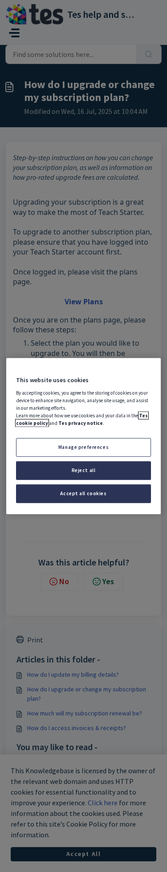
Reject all (84, 470)
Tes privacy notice (80, 423)
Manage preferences (83, 447)
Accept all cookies (83, 493)
